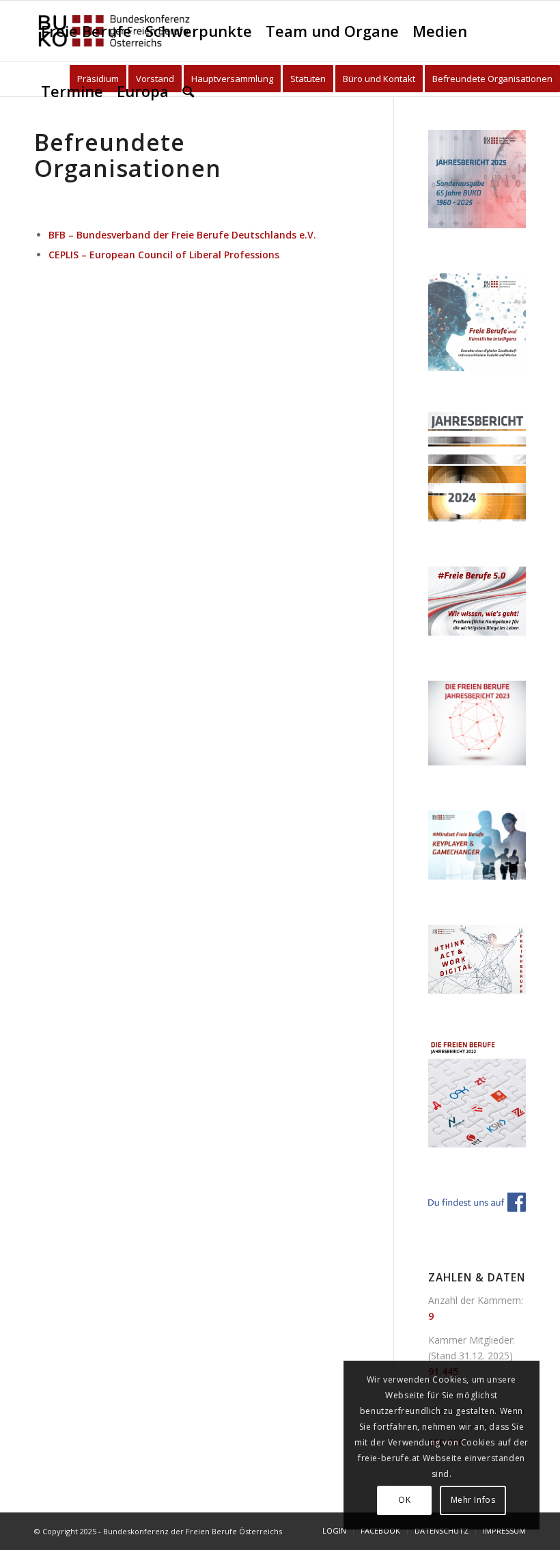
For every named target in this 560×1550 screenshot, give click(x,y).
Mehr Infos (473, 1500)
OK (404, 1500)
